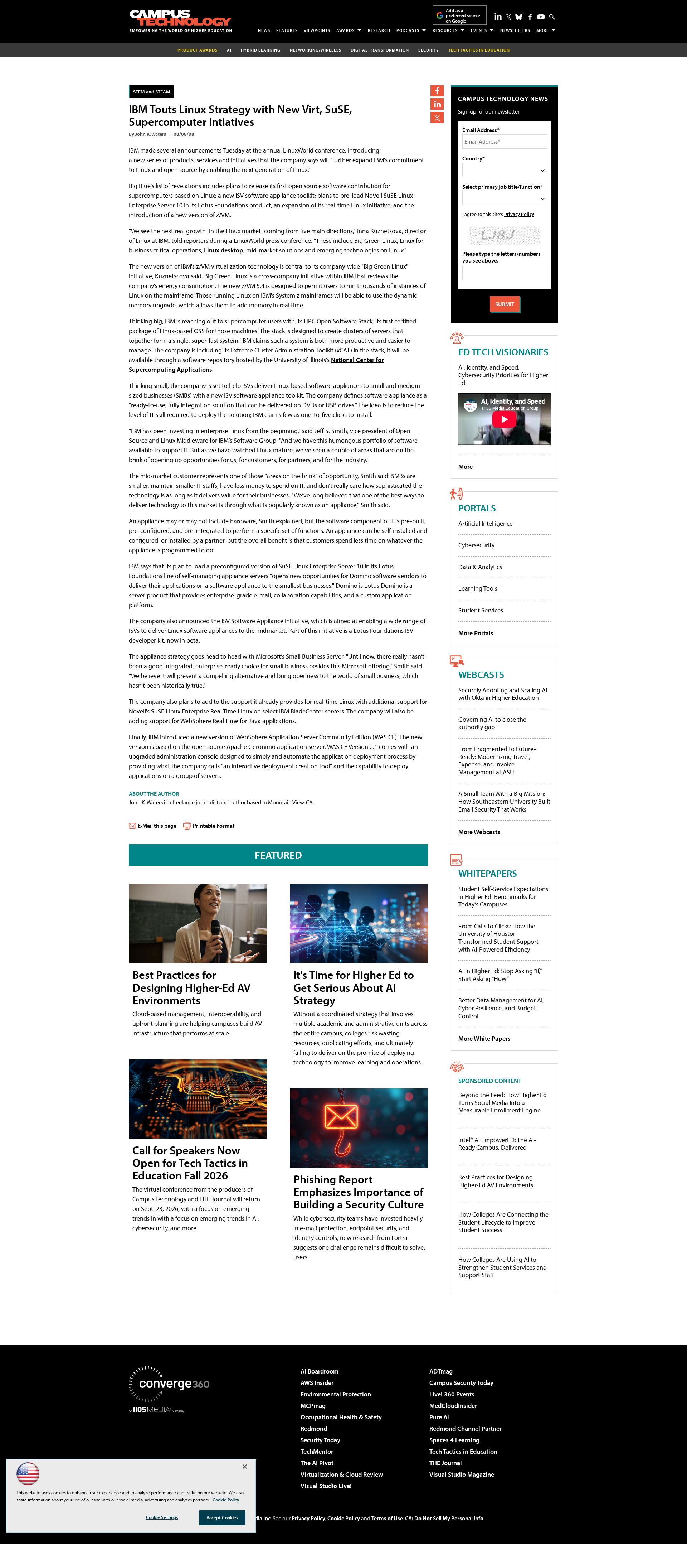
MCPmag (313, 1405)
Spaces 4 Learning (454, 1440)
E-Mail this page (157, 825)
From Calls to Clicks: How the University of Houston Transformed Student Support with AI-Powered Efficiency (498, 937)
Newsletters (515, 30)
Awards (345, 30)
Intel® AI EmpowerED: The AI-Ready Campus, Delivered (497, 1143)
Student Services (480, 610)
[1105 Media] (172, 1449)
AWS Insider (317, 1383)
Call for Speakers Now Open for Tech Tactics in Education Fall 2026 (190, 1162)
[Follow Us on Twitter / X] (508, 17)
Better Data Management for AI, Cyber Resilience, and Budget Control (501, 1008)
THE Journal (445, 1463)
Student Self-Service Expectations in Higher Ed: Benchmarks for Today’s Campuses (503, 896)
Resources (445, 30)
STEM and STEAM (151, 91)
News (264, 30)
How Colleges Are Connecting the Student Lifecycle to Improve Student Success (503, 1222)
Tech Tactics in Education (463, 1451)
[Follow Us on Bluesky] (518, 16)
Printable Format (214, 825)
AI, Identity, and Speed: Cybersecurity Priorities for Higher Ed (503, 375)
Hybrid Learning (261, 50)
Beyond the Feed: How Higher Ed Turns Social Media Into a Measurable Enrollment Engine (502, 1102)
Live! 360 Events (451, 1394)
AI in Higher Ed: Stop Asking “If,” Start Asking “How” (499, 975)
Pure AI (439, 1417)
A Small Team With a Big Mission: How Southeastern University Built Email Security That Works (504, 801)
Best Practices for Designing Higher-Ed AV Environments (191, 987)
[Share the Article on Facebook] (437, 90)
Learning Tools (477, 588)
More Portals (475, 633)
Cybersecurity (476, 545)
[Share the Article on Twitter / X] (437, 117)
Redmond (314, 1428)
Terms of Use (387, 1518)
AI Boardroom (319, 1371)
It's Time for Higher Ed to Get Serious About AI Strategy (353, 987)
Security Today (320, 1440)
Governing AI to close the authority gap (492, 723)
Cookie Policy (343, 1518)
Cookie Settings (162, 1517)
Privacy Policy (519, 214)
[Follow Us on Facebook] (530, 17)
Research (379, 30)
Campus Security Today (461, 1383)
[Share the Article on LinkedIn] (437, 104)
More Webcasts (479, 832)
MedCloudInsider (453, 1405)
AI (229, 50)
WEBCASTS (481, 674)
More (542, 30)
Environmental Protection (336, 1394)
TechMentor (317, 1451)
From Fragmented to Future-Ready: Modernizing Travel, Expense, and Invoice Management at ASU (497, 760)
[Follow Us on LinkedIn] (498, 16)
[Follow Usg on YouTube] (541, 16)
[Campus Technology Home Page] (181, 21)
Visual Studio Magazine (461, 1474)
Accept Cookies (222, 1517)
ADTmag (441, 1371)
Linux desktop (223, 250)
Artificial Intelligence (485, 523)
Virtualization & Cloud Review (342, 1474)
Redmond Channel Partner (465, 1428)
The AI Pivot (317, 1463)
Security (428, 50)
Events (479, 30)
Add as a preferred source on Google (463, 15)
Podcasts (407, 30)
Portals (477, 507)
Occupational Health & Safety (341, 1417)
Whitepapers (487, 873)
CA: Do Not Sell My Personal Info (444, 1518)
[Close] (245, 1467)
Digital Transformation (380, 50)
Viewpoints (317, 30)
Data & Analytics (480, 567)
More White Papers (484, 1038)
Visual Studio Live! (326, 1486)
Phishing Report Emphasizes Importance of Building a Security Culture (358, 1191)
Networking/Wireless (315, 50)
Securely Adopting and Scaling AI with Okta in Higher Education (502, 694)
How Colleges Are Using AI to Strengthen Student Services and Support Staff (502, 1267)
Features (287, 30)
